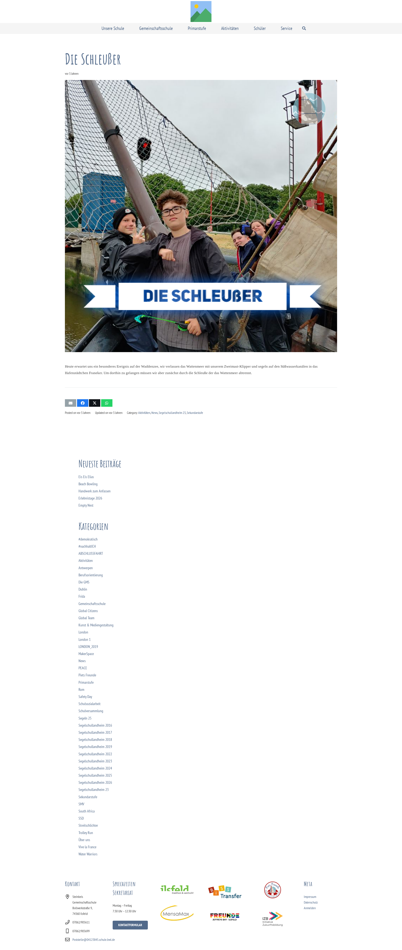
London (83, 632)
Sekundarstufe (195, 413)
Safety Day (85, 696)
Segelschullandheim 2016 (95, 725)
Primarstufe (86, 682)
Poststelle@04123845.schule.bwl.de (93, 939)
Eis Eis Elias (86, 476)
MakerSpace (86, 653)
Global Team (86, 617)
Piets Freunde (87, 675)
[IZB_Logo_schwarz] (272, 919)
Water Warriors (88, 854)
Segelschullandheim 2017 (95, 732)
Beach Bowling (88, 483)
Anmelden (310, 908)
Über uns (84, 839)
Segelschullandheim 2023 (95, 761)
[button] (127, 28)
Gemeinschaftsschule (92, 603)
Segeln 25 (85, 718)
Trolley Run (86, 832)
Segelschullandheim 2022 (95, 754)
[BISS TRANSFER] (224, 891)
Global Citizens (88, 610)
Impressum (310, 897)
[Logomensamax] (177, 913)
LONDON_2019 (88, 646)
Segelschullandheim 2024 (95, 768)
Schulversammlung (91, 710)
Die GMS (84, 582)
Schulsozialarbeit (89, 703)
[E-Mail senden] (70, 403)
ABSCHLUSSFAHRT (91, 553)
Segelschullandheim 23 (172, 413)
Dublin (83, 589)
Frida (82, 596)
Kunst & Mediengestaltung (96, 625)
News (154, 413)
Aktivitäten (144, 413)
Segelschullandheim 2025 (95, 775)
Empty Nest (86, 505)
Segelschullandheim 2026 (95, 782)
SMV (81, 804)
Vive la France (87, 846)
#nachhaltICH (87, 546)
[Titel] (201, 11)
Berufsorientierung (91, 575)
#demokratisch (88, 539)
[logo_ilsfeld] (177, 889)
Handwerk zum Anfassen (95, 491)
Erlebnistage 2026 (90, 498)
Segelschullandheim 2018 (95, 739)
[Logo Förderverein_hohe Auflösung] (272, 889)
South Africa (87, 811)
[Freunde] (224, 916)
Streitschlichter (88, 825)
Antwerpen (86, 567)
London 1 (85, 639)
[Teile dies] (82, 403)
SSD (81, 818)
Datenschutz (311, 902)
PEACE (83, 668)
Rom (81, 689)
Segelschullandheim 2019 (95, 746)
